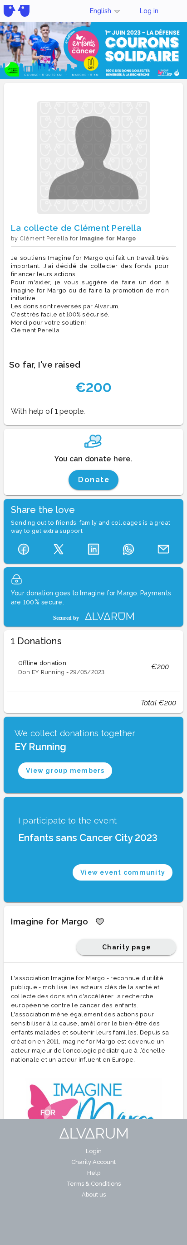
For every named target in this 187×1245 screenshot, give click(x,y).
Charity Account (93, 1162)
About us (94, 1194)
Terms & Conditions (94, 1183)
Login (94, 1151)
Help (93, 1172)
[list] (93, 667)
